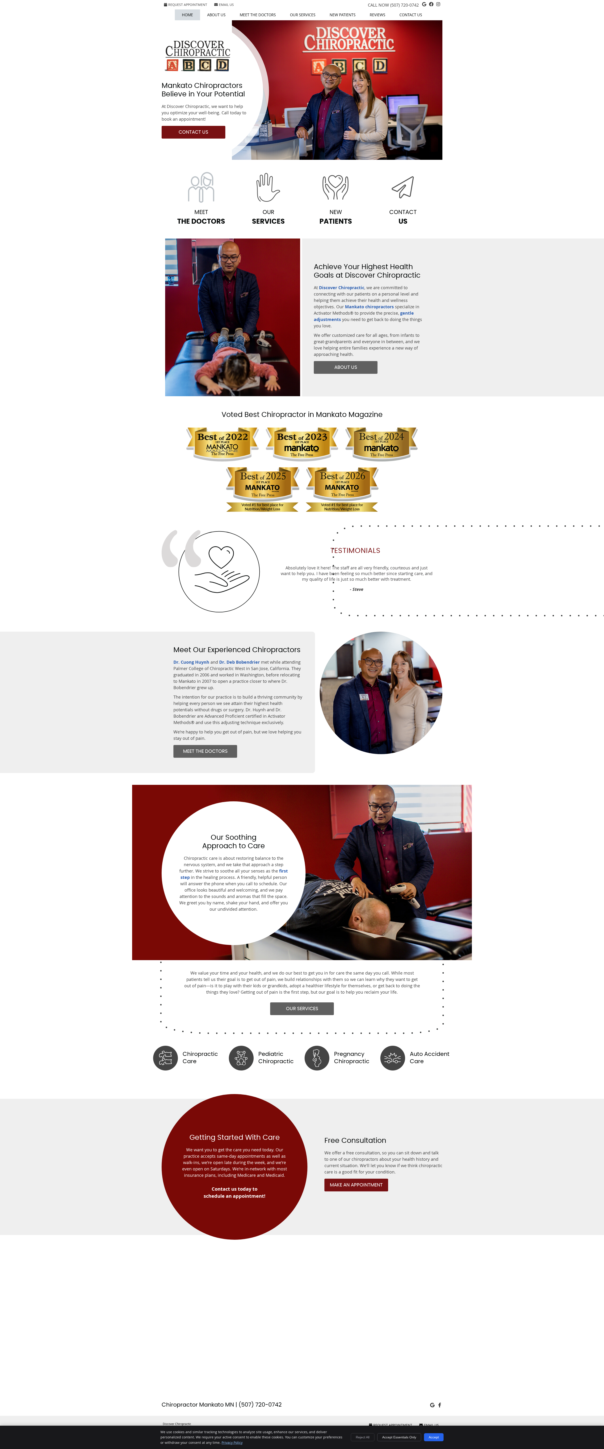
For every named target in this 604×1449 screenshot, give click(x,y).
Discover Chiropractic (341, 288)
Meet (201, 217)
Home (187, 14)
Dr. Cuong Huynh (191, 662)
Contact (403, 217)
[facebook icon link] (439, 1405)
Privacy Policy (232, 1442)
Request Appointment (187, 4)
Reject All (362, 1437)
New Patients (343, 14)
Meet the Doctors (258, 14)
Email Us (226, 4)
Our (268, 217)
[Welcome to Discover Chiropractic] (197, 70)
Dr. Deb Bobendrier (239, 662)
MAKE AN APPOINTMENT (356, 1185)
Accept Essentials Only (399, 1437)
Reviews (377, 14)
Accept (434, 1437)
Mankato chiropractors (369, 307)
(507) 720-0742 (404, 5)
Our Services (302, 14)
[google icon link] (432, 1405)
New (335, 217)
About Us (216, 14)
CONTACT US (193, 132)
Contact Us (410, 14)
